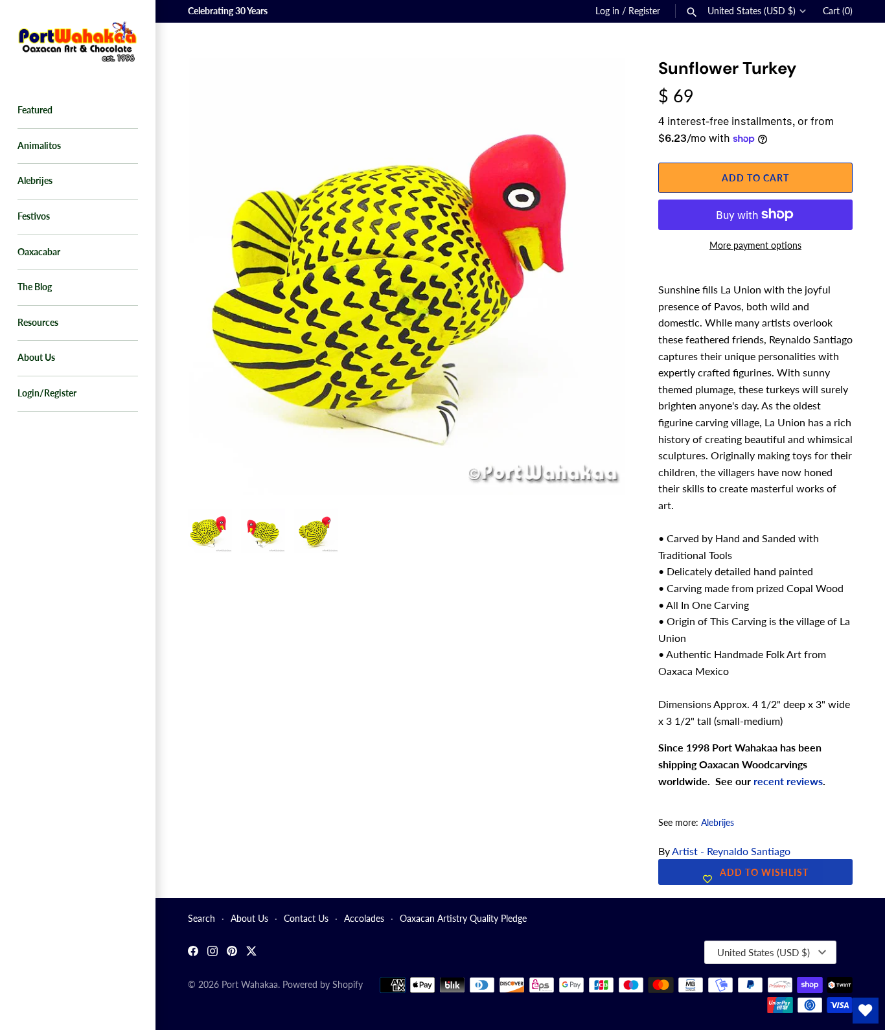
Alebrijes (34, 181)
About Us (36, 357)
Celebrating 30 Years (228, 11)
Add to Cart (755, 177)
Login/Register (46, 393)
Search (201, 918)
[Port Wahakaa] (77, 40)
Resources (37, 322)
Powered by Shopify (322, 984)
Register (644, 11)
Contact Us (306, 918)
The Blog (34, 287)
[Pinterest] (232, 952)
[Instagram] (212, 952)
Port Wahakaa (250, 984)
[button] (598, 84)
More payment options (755, 245)
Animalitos (39, 146)
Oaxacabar (38, 252)
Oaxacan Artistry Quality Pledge (463, 918)
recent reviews (788, 781)
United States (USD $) (751, 11)
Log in (607, 11)
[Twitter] (251, 952)
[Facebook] (193, 952)
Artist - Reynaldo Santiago (731, 851)
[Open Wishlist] (866, 1011)
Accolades (364, 918)
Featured (34, 110)
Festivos (33, 216)
